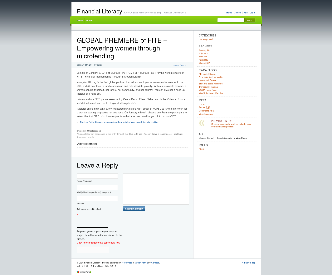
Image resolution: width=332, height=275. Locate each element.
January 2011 (205, 50)
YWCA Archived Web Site (211, 93)
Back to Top (249, 262)
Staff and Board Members (211, 83)
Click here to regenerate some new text (98, 242)
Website (80, 203)
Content (237, 12)
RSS (245, 12)
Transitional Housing (208, 86)
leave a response (160, 133)
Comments (206, 110)
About (89, 20)
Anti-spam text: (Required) (89, 209)
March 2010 (204, 62)
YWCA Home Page (208, 90)
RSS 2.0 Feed (135, 133)
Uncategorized (94, 130)
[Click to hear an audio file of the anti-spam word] (92, 220)
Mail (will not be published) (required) (94, 192)
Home (229, 12)
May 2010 (203, 56)
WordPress (126, 262)
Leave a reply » (179, 64)
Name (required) (84, 180)
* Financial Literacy (208, 73)
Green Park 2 (141, 262)
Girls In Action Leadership (211, 77)
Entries (204, 107)
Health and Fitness (207, 80)
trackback (178, 133)
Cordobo (155, 262)
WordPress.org (206, 113)
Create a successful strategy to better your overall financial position (119, 121)
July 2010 (203, 53)
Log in (252, 12)
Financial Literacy (99, 11)
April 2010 (203, 59)
